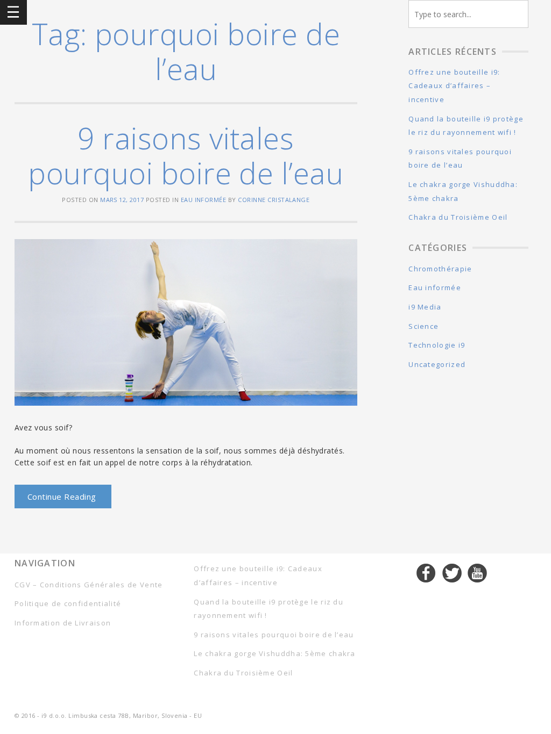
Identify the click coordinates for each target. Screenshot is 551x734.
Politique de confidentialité (68, 603)
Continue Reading (61, 496)
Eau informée (204, 200)
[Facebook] (426, 573)
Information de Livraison (63, 623)
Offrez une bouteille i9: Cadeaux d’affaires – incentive (454, 85)
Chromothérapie (440, 269)
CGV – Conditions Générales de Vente (89, 584)
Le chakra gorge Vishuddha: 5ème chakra (274, 653)
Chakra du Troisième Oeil (457, 217)
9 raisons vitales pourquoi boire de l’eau (185, 155)
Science (423, 326)
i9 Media (424, 307)
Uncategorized (436, 364)
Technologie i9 (436, 345)
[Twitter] (452, 573)
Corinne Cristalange (273, 200)
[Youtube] (478, 573)
